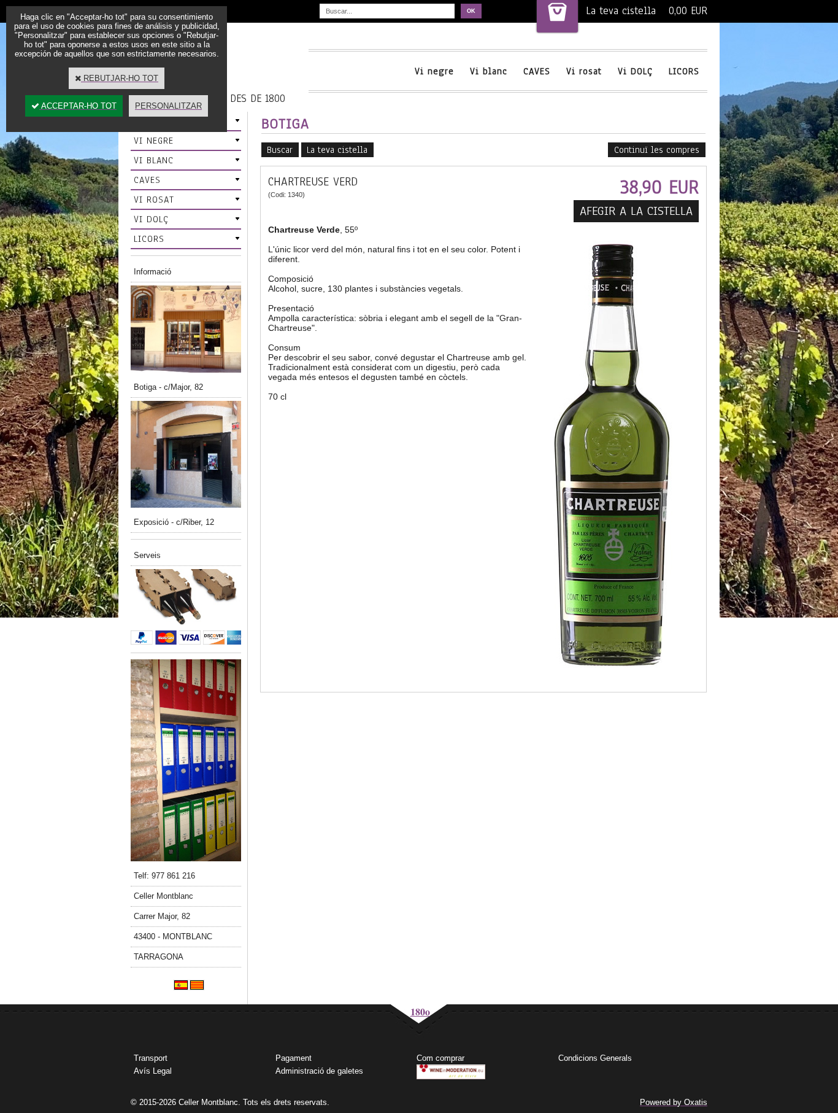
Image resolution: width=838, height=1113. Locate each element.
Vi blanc (488, 71)
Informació (152, 271)
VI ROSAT (154, 199)
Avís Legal (153, 1071)
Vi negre (434, 71)
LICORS (684, 71)
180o (420, 1011)
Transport (150, 1058)
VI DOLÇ (151, 219)
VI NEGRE (154, 140)
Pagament (293, 1058)
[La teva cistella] (557, 16)
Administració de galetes (319, 1071)
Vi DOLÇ (635, 71)
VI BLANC (154, 160)
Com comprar (440, 1058)
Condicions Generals (595, 1058)
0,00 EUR (688, 11)
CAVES (536, 71)
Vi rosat (584, 71)
